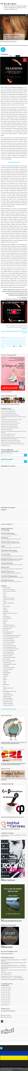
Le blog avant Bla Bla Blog (8, 694)
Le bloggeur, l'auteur (7, 696)
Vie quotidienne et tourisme (8, 625)
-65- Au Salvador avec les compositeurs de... (9, 979)
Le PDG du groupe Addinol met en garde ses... (10, 965)
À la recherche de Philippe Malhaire (9, 576)
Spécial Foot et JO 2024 (7, 655)
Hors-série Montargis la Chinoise (9, 647)
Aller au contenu (4, 1)
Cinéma (4, 592)
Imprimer (17, 346)
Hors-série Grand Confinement (9, 642)
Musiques (7, 337)
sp (24, 341)
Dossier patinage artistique (8, 631)
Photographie (5, 611)
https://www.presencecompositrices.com (17, 294)
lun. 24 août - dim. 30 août (6, 987)
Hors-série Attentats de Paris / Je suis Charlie (12, 635)
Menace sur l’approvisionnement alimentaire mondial (11, 962)
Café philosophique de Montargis (9, 664)
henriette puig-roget (12, 338)
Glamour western (5, 567)
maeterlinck (13, 343)
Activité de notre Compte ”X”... (7, 977)
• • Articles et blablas (13, 337)
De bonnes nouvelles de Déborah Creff (10, 542)
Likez (3, 331)
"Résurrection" (24, 297)
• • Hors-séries (5, 630)
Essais (4, 686)
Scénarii (4, 689)
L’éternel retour (4, 537)
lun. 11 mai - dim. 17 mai (5, 1002)
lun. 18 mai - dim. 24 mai (5, 1001)
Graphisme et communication (9, 599)
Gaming (4, 596)
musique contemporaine (7, 340)
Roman (4, 681)
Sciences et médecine (7, 618)
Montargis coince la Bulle (8, 705)
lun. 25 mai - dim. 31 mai (5, 999)
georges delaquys (19, 343)
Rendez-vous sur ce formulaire (7, 953)
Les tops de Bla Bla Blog (7, 698)
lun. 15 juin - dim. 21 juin (5, 994)
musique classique (20, 340)
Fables (4, 677)
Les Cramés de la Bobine (8, 669)
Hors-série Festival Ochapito (8, 640)
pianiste (22, 341)
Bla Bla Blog (10, 4)
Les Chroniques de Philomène (9, 667)
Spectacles (5, 621)
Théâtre (4, 682)
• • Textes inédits (5, 684)
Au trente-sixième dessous (7, 563)
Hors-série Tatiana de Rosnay (9, 653)
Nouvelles (5, 679)
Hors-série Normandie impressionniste (10, 648)
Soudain (3, 546)
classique (14, 340)
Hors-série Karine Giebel (8, 643)
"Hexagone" (5, 676)
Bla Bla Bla (22, 979)
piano (19, 341)
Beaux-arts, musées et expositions (10, 591)
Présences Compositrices (17, 87)
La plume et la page (17, 976)
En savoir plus (9, 1069)
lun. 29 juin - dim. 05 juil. (5, 990)
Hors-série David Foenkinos (8, 638)
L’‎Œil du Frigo (5, 671)
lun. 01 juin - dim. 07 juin (5, 997)
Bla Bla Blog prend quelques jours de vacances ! (12, 559)
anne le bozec (15, 341)
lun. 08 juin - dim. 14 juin (5, 996)
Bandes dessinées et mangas (9, 589)
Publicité (4, 614)
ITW (4, 604)
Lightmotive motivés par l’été (7, 571)
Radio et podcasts (6, 616)
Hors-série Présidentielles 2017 (9, 650)
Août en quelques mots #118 (6, 976)
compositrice (19, 338)
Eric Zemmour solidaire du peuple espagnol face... (10, 959)
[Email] (2, 1021)
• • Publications (5, 674)
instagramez (14, 331)
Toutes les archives (5, 1004)
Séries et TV (5, 619)
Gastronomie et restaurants (8, 597)
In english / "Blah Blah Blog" (8, 603)
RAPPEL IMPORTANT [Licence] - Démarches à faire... (11, 967)
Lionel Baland (23, 965)
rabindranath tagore (21, 344)
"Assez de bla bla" (6, 693)
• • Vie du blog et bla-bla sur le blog (9, 691)
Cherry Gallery (6, 665)
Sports (4, 623)
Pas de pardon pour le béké (7, 580)
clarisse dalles (6, 341)
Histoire (4, 601)
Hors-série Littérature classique (9, 645)
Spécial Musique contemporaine (9, 657)
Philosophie (5, 609)
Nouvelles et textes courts (8, 688)
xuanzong (15, 344)
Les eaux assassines (5, 554)
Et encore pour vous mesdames (7, 969)
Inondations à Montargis (8, 703)
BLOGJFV (10, 972)
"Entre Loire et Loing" (7, 662)
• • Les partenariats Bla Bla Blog (8, 660)
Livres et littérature (7, 606)
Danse (4, 594)
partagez (7, 331)
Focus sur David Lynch (7, 633)
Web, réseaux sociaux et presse (9, 626)
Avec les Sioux (3, 972)
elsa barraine (5, 338)
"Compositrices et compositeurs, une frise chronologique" (16, 299)
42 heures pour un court (7, 701)
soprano (10, 341)
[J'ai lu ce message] (26, 1067)
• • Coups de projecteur (7, 628)
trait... (2, 974)
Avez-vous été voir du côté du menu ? (8, 1010)
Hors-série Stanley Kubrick (8, 652)
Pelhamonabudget (6, 672)
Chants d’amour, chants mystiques (9, 550)
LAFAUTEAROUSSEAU (18, 977)
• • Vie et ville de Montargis (7, 699)
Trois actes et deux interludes (8, 533)
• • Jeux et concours (6, 659)
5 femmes (4, 54)
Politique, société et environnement (10, 613)
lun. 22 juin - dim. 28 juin (5, 992)
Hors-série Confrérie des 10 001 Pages (10, 637)
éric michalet (7, 974)
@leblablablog (3, 509)
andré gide (3, 346)
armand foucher (9, 344)
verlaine (8, 343)
